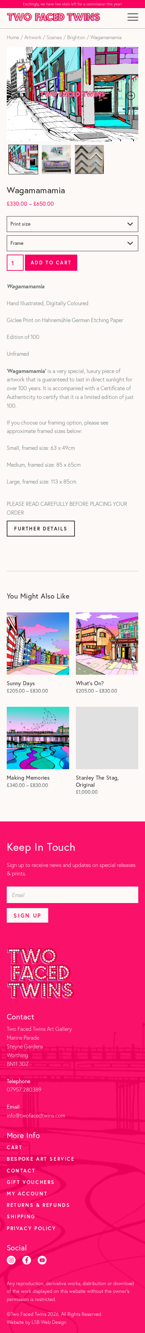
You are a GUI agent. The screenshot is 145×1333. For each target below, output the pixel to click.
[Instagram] (11, 1260)
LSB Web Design (49, 1322)
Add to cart (51, 262)
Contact (21, 1170)
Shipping (21, 1216)
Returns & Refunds (38, 1205)
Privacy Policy (31, 1228)
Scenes (54, 37)
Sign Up (27, 915)
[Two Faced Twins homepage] (53, 17)
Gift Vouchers (31, 1182)
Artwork (32, 37)
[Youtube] (42, 1260)
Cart (14, 1147)
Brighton (76, 37)
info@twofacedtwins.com (36, 1115)
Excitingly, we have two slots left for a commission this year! (72, 4)
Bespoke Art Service (41, 1159)
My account (27, 1193)
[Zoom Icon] (72, 94)
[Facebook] (26, 1260)
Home (13, 37)
